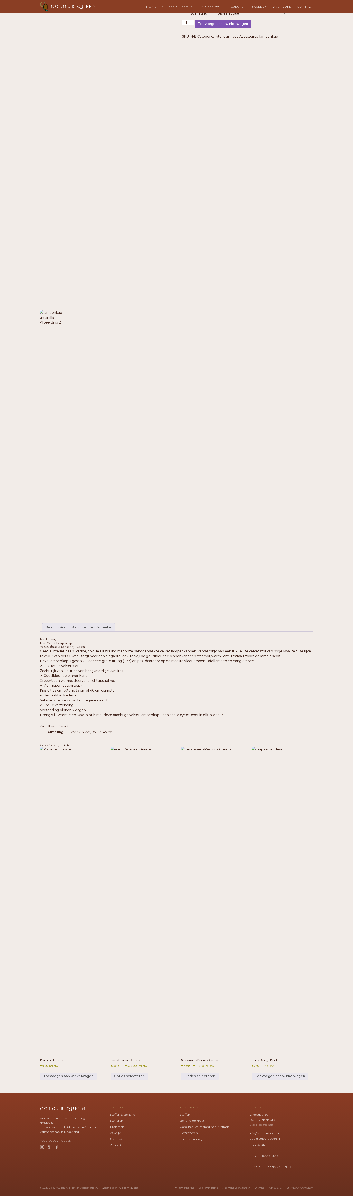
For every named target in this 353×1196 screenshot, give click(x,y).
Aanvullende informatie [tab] (92, 627)
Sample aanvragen (193, 1139)
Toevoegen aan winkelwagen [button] (68, 1076)
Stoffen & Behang (122, 1114)
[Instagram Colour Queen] (42, 1147)
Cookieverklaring (208, 1187)
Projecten (117, 1127)
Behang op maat (192, 1120)
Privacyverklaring (184, 1187)
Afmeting (199, 13)
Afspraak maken (268, 1155)
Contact (115, 1145)
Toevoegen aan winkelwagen (223, 24)
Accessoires (248, 36)
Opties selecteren (129, 1076)
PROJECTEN (236, 6)
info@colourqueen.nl (264, 1133)
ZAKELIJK (259, 6)
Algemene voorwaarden (236, 1187)
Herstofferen (189, 1133)
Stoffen (185, 1114)
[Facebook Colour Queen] (57, 1147)
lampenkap (268, 36)
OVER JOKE (282, 6)
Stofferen (211, 6)
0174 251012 (258, 1145)
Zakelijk (115, 1133)
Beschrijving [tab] (56, 627)
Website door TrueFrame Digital (120, 1187)
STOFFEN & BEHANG (178, 6)
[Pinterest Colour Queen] (49, 1147)
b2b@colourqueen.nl (265, 1138)
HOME (151, 6)
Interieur (222, 36)
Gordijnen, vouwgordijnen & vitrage (205, 1127)
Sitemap (259, 1187)
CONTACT (305, 6)
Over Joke (117, 1139)
